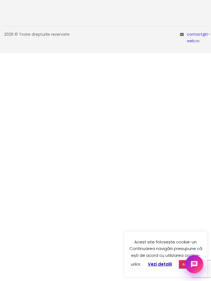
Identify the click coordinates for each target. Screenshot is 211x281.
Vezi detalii (160, 264)
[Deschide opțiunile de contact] (194, 264)
